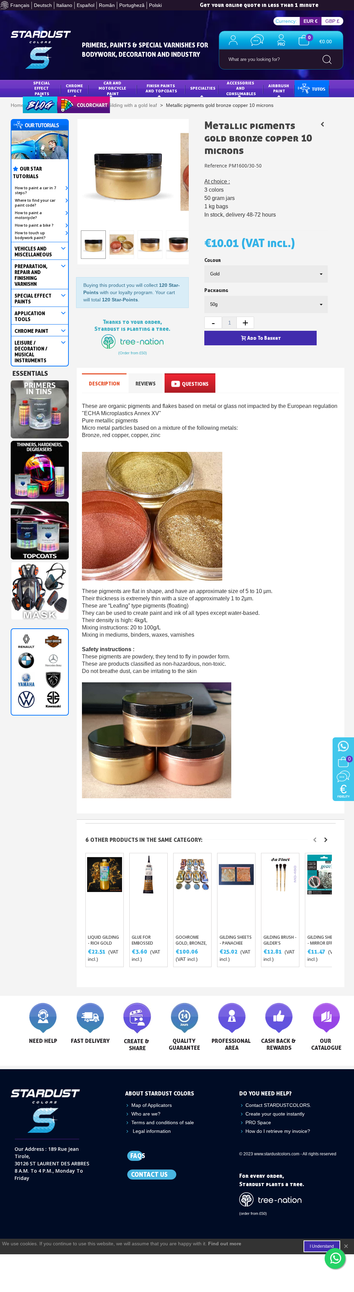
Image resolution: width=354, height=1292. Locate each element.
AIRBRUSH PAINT (279, 88)
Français (19, 5)
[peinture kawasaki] (53, 699)
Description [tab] (104, 383)
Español (85, 5)
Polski (155, 5)
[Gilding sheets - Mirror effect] (324, 892)
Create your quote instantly (275, 1114)
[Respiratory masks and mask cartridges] (40, 589)
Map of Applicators (151, 1105)
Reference (215, 165)
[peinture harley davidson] (53, 641)
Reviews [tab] (146, 383)
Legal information (151, 1131)
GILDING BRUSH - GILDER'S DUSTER (280, 943)
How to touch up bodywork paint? (30, 235)
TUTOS (306, 88)
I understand (322, 1246)
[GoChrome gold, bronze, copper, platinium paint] (192, 892)
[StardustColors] (41, 50)
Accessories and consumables (241, 88)
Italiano (64, 5)
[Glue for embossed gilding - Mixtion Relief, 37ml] (148, 892)
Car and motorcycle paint (113, 88)
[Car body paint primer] (40, 407)
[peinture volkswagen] (26, 699)
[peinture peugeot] (53, 680)
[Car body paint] (40, 468)
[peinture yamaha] (26, 680)
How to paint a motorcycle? (28, 215)
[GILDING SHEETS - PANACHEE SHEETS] (236, 892)
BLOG (33, 104)
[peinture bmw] (26, 660)
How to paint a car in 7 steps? (35, 190)
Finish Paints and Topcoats (161, 88)
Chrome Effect (75, 88)
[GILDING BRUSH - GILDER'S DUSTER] (280, 892)
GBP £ (332, 21)
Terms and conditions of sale (162, 1122)
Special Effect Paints (42, 88)
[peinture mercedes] (53, 660)
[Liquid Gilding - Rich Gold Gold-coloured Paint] (104, 892)
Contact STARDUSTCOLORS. (278, 1105)
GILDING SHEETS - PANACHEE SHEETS (236, 943)
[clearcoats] (40, 528)
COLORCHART (76, 104)
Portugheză (132, 5)
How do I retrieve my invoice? (277, 1131)
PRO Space (258, 1122)
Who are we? (145, 1114)
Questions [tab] (195, 384)
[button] (315, 840)
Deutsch (43, 5)
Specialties (202, 88)
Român (107, 5)
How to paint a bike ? (34, 225)
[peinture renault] (26, 641)
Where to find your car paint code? (35, 203)
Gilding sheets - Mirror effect (323, 940)
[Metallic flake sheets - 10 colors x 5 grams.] (322, 124)
